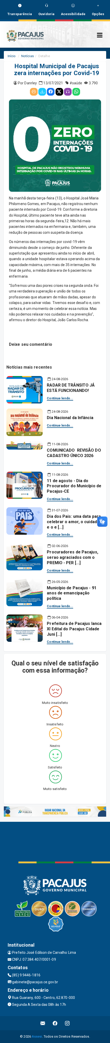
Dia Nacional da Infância (70, 417)
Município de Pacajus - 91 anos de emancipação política (71, 593)
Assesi (37, 1036)
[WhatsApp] (76, 92)
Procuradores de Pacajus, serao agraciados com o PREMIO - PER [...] (72, 557)
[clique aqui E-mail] (42, 1023)
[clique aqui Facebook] (55, 1023)
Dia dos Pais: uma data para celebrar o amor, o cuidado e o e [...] (74, 522)
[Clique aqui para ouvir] (68, 92)
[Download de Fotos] (42, 92)
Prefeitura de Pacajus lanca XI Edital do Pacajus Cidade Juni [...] (74, 629)
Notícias (27, 56)
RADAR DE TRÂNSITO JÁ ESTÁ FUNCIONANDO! (71, 388)
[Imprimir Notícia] (34, 92)
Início (12, 56)
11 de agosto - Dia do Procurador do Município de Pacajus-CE (74, 486)
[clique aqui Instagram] (67, 1023)
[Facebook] (50, 92)
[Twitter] (59, 92)
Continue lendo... (60, 398)
